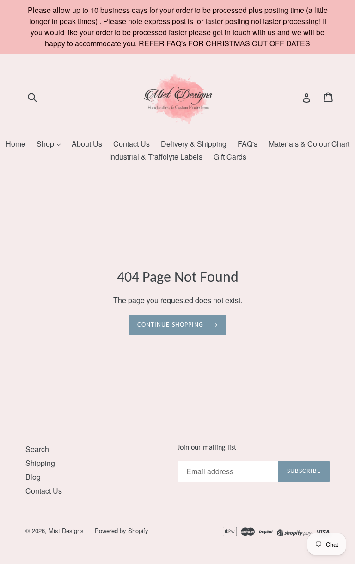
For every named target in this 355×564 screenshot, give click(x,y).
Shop (46, 143)
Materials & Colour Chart (309, 143)
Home (15, 143)
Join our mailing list (207, 448)
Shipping (40, 463)
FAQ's (247, 143)
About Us (87, 143)
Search (37, 449)
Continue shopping (170, 325)
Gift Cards (230, 156)
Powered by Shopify (121, 530)
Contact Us (131, 143)
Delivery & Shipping (193, 143)
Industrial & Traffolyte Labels (155, 156)
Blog (33, 476)
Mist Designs (67, 530)
